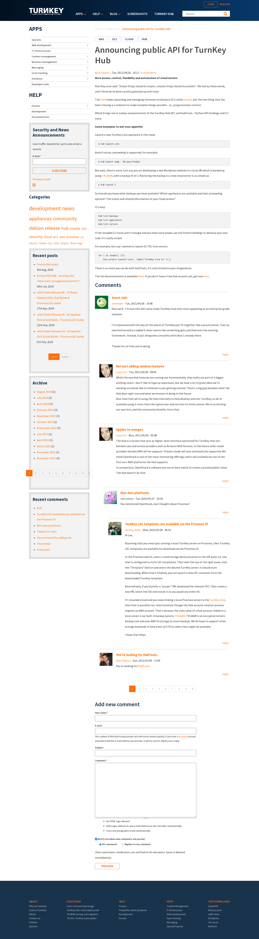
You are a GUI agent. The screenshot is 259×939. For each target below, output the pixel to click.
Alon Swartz (102, 72)
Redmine (212, 926)
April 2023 (43, 440)
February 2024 (45, 410)
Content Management (177, 906)
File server (213, 922)
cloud (129, 39)
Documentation (40, 116)
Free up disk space (47, 264)
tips (50, 243)
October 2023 (45, 422)
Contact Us (34, 918)
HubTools (144, 666)
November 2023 (46, 416)
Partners (33, 922)
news (68, 208)
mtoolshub (43, 543)
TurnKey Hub (164, 14)
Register (225, 4)
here (141, 276)
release (52, 228)
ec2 (114, 39)
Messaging (38, 67)
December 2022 (46, 452)
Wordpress (213, 918)
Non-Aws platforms (135, 493)
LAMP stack (213, 914)
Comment (101, 760)
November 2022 (46, 458)
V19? (39, 508)
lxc (82, 237)
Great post (43, 549)
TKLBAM (107, 175)
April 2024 (43, 404)
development (45, 208)
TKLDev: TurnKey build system (82, 918)
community (65, 218)
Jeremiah (117, 303)
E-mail (98, 725)
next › (65, 356)
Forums (36, 105)
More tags (76, 243)
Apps (78, 14)
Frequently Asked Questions (133, 910)
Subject (99, 747)
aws (101, 39)
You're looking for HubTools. (137, 655)
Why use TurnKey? (38, 906)
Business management (44, 61)
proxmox (72, 237)
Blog (112, 14)
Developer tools (40, 84)
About (33, 901)
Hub (102, 99)
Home (98, 29)
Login (211, 4)
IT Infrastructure (41, 50)
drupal (65, 243)
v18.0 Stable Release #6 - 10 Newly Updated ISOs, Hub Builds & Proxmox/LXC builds (57, 298)
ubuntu (33, 243)
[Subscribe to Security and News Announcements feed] (34, 184)
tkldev (43, 243)
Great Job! (120, 298)
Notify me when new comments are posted (121, 839)
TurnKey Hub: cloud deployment (83, 910)
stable (75, 228)
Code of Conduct (37, 910)
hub (144, 39)
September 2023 (47, 428)
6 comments (148, 72)
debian (36, 228)
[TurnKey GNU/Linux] (46, 14)
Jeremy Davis (133, 530)
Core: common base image (80, 906)
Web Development (176, 914)
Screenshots (137, 14)
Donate (122, 918)
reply (225, 354)
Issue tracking (39, 73)
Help (95, 14)
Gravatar (183, 736)
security (35, 236)
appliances (40, 218)
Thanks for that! (47, 531)
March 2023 (43, 446)
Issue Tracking (174, 918)
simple (187, 99)
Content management (44, 56)
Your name (101, 712)
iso (84, 228)
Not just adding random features (140, 366)
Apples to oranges (129, 430)
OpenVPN (213, 906)
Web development (41, 45)
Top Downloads (219, 901)
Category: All (112, 29)
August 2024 (44, 391)
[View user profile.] (101, 302)
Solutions (74, 901)
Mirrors (32, 914)
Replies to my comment (138, 844)
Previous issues (42, 179)
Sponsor (33, 926)
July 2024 (42, 397)
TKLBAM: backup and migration (82, 914)
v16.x (57, 243)
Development (39, 111)
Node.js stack (215, 910)
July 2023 (42, 434)
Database (37, 78)
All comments (110, 844)
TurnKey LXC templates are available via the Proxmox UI (166, 524)
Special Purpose (175, 926)
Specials (36, 39)
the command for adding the (54, 537)
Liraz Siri (121, 372)
